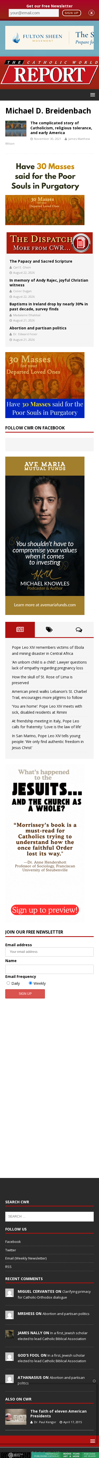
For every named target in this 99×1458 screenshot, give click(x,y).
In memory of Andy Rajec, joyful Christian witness (49, 282)
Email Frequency (20, 976)
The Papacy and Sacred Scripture (41, 261)
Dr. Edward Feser (25, 334)
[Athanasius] (9, 1380)
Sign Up (71, 13)
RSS (8, 1266)
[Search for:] (49, 1216)
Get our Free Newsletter (49, 5)
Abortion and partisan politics (38, 327)
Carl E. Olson (22, 267)
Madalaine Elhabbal (26, 315)
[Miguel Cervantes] (9, 1294)
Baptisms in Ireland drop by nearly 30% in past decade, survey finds (49, 306)
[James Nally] (9, 1335)
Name (11, 960)
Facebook (13, 1241)
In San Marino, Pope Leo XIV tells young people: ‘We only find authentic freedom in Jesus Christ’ (48, 741)
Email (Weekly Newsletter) (25, 1258)
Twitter (10, 1250)
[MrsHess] (9, 1316)
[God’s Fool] (9, 1358)
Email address (18, 944)
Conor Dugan (22, 291)
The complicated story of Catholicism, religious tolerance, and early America (61, 127)
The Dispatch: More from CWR (50, 243)
